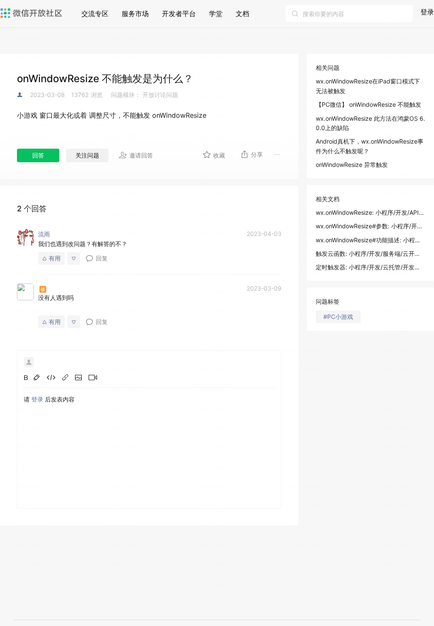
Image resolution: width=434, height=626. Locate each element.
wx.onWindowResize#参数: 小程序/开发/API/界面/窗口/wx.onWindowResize (370, 226)
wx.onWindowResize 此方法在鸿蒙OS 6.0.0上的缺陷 (370, 123)
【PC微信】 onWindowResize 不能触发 (368, 104)
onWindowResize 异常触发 (352, 164)
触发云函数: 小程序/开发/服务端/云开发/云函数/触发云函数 (370, 253)
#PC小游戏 (338, 316)
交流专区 (94, 13)
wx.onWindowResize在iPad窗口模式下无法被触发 (368, 86)
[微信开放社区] (32, 13)
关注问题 (87, 155)
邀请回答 (141, 155)
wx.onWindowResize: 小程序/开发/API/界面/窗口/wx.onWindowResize (370, 212)
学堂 (216, 13)
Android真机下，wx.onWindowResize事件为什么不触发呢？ (369, 146)
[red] (36, 377)
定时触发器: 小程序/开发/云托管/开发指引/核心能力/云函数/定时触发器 (370, 267)
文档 (242, 13)
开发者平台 (179, 13)
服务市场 (135, 13)
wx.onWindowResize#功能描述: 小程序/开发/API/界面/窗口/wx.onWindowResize (370, 240)
